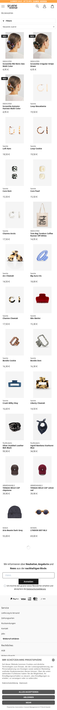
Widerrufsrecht (8, 655)
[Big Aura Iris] (42, 257)
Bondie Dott (35, 360)
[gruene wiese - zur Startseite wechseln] (12, 6)
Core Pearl (35, 191)
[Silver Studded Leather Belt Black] (14, 427)
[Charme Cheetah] (14, 300)
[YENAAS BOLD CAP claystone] (14, 469)
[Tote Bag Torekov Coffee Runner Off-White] (42, 215)
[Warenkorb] (52, 6)
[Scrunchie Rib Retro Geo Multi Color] (14, 45)
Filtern (8, 21)
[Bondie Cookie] (14, 342)
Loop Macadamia (38, 106)
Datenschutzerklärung (36, 589)
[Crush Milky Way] (14, 384)
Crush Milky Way (10, 403)
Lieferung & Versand (10, 613)
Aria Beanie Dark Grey (13, 530)
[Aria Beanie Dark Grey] (14, 512)
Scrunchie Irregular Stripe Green (42, 65)
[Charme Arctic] (14, 215)
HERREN (43, 1)
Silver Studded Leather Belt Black (13, 446)
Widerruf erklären (11, 638)
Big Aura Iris (35, 276)
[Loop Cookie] (42, 130)
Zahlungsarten (7, 618)
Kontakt (4, 628)
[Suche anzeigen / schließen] (37, 6)
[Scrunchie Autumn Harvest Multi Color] (14, 87)
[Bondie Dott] (42, 342)
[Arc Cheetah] (14, 257)
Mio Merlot (35, 318)
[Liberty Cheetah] (42, 384)
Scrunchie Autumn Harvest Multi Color (12, 107)
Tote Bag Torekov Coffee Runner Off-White (41, 234)
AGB (3, 650)
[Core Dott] (14, 172)
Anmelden (28, 581)
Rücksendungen (8, 623)
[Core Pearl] (42, 172)
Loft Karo (7, 148)
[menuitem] (37, 6)
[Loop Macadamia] (42, 87)
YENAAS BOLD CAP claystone (11, 489)
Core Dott (7, 191)
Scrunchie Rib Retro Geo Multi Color (14, 65)
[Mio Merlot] (42, 300)
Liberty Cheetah (37, 403)
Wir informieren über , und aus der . (28, 566)
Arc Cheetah (8, 276)
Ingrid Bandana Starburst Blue (41, 446)
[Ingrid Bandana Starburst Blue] (42, 427)
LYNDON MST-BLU (38, 530)
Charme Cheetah (10, 318)
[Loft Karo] (14, 130)
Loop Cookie (36, 148)
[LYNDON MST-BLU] (42, 512)
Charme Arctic (9, 233)
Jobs (3, 633)
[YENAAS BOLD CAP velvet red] (42, 469)
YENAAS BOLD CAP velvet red (42, 489)
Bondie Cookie (9, 360)
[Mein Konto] (44, 6)
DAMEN (36, 1)
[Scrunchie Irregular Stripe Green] (42, 45)
